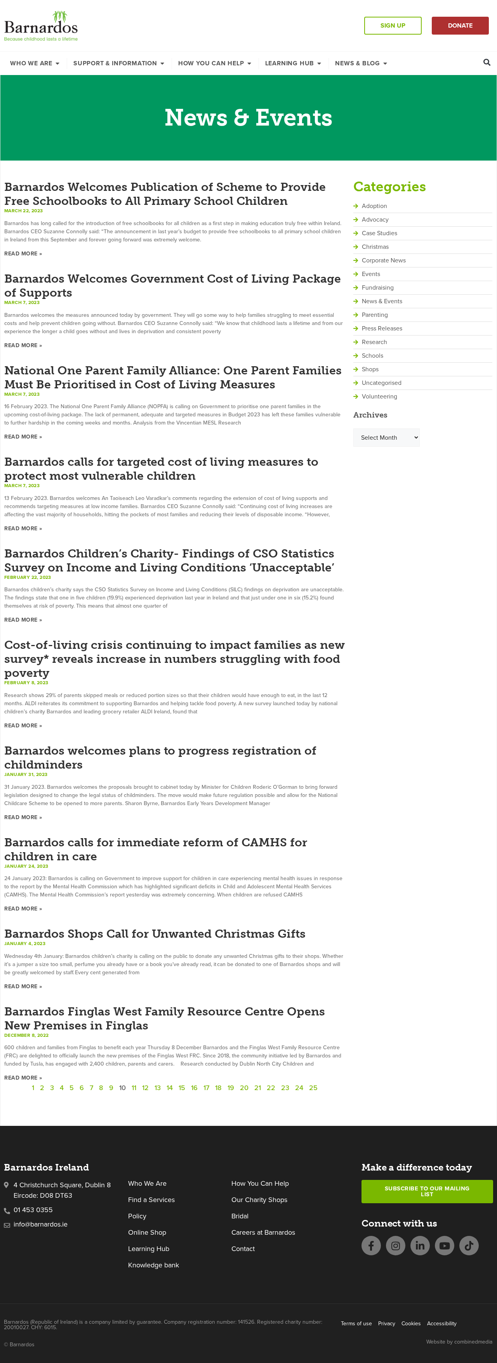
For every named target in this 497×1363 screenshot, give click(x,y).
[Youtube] (444, 1245)
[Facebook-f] (371, 1245)
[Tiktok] (469, 1245)
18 (218, 1087)
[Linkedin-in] (420, 1245)
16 (194, 1087)
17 (206, 1087)
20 (244, 1087)
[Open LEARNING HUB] (319, 63)
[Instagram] (395, 1245)
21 (257, 1087)
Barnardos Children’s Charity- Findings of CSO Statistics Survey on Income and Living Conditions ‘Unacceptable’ (169, 561)
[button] (487, 62)
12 (145, 1087)
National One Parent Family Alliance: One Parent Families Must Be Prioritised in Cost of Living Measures (173, 377)
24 (299, 1087)
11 (134, 1087)
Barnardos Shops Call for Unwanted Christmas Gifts (155, 934)
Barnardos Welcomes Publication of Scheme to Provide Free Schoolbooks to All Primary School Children (165, 194)
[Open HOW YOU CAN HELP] (249, 63)
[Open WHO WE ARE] (57, 63)
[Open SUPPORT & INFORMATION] (162, 63)
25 (313, 1087)
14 (170, 1087)
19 (231, 1087)
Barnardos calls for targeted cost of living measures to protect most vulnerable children (161, 469)
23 (285, 1087)
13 (158, 1087)
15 (182, 1087)
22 (271, 1087)
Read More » (23, 254)
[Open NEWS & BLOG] (385, 63)
